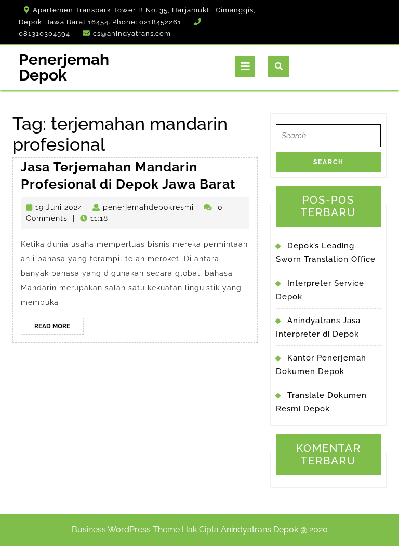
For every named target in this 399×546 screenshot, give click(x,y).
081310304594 (44, 33)
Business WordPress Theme (126, 530)
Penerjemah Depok (64, 67)
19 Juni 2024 (59, 207)
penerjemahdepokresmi (148, 207)
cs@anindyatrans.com (132, 33)
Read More (59, 328)
